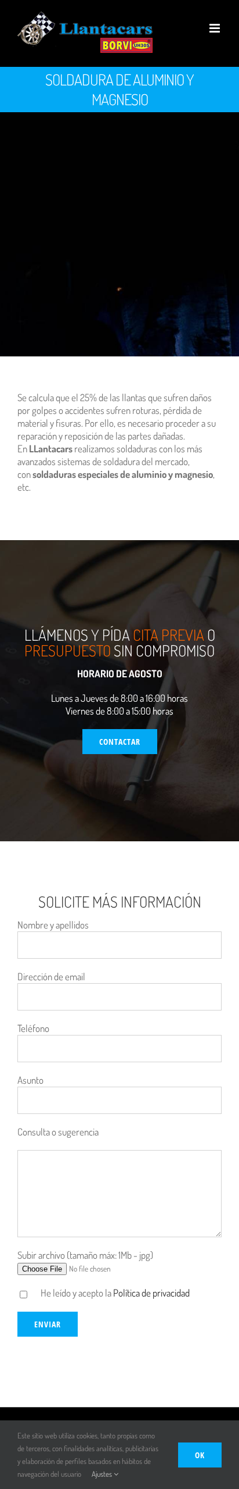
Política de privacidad (151, 1293)
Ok (200, 1455)
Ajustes (103, 1474)
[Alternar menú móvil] (215, 28)
